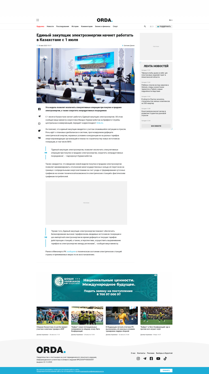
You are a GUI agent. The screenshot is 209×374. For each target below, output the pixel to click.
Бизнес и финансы (102, 26)
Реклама (150, 353)
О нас (133, 353)
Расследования (62, 26)
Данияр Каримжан (42, 334)
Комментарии (87, 26)
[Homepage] (104, 20)
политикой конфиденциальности (92, 371)
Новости (50, 26)
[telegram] (144, 359)
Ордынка (40, 26)
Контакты (141, 353)
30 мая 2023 (43, 45)
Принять (166, 370)
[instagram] (138, 359)
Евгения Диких (129, 45)
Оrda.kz (99, 123)
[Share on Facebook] (39, 109)
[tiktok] (165, 359)
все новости (156, 126)
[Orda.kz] (51, 355)
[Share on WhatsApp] (39, 123)
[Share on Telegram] (39, 116)
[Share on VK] (39, 138)
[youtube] (158, 359)
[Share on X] (39, 130)
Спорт (115, 26)
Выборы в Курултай (164, 353)
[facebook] (151, 359)
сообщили (71, 251)
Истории (75, 26)
